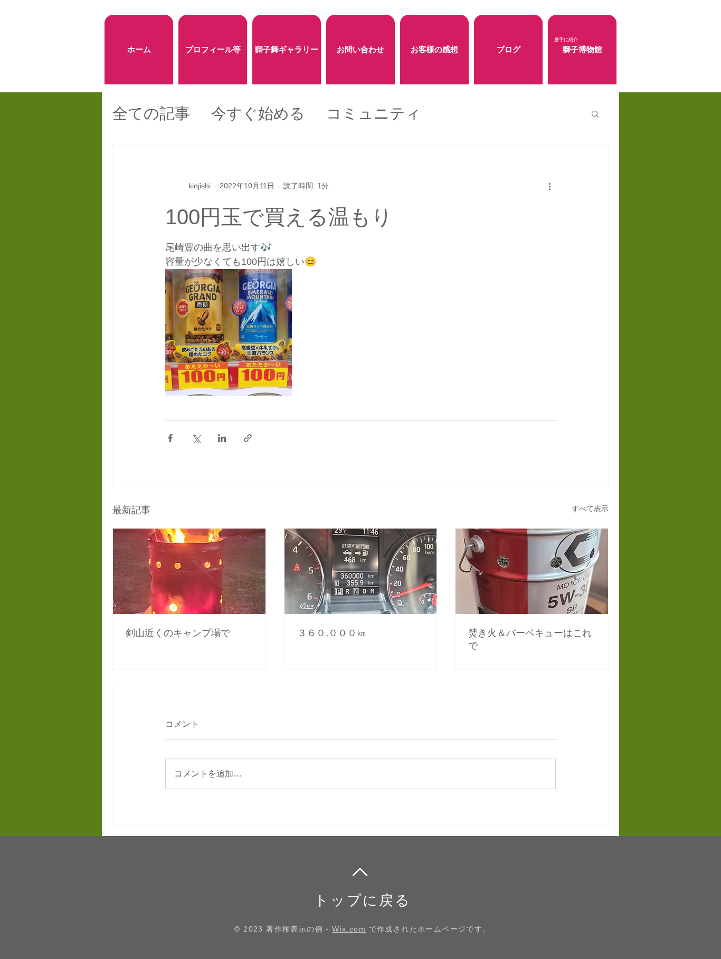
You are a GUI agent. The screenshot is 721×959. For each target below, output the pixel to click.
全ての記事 (151, 113)
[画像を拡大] (228, 332)
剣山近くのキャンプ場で (178, 633)
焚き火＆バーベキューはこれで (530, 639)
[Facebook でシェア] (170, 438)
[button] (595, 113)
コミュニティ (373, 113)
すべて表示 (590, 508)
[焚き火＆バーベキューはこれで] (532, 571)
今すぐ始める (258, 113)
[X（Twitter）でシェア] (196, 438)
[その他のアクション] (549, 185)
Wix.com (349, 929)
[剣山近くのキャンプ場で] (189, 571)
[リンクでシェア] (248, 438)
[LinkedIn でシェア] (222, 438)
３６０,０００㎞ (331, 633)
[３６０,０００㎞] (360, 571)
